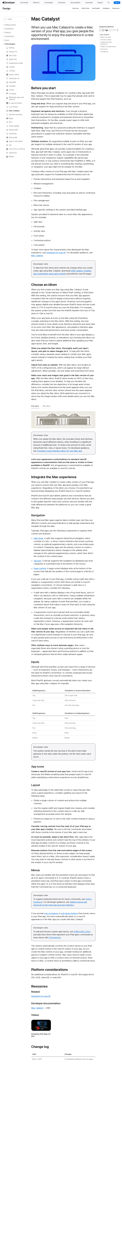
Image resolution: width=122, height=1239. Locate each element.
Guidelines (106, 8)
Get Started (96, 8)
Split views (38, 538)
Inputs (35, 662)
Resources (115, 8)
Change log (40, 1047)
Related (35, 991)
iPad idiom (35, 406)
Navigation (38, 515)
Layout (35, 785)
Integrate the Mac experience (54, 477)
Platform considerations (49, 969)
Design (6, 8)
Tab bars (37, 561)
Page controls (40, 568)
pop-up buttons (51, 913)
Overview (75, 8)
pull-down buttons (69, 913)
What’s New (85, 8)
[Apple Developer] (9, 2)
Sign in (117, 2)
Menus (35, 870)
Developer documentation (46, 1003)
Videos (35, 1014)
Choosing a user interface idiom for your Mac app (59, 451)
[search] (14, 19)
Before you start (43, 88)
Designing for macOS (56, 252)
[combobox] (16, 19)
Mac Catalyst (37, 255)
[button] (108, 2)
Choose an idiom (44, 285)
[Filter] (16, 19)
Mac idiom (46, 406)
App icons (37, 766)
